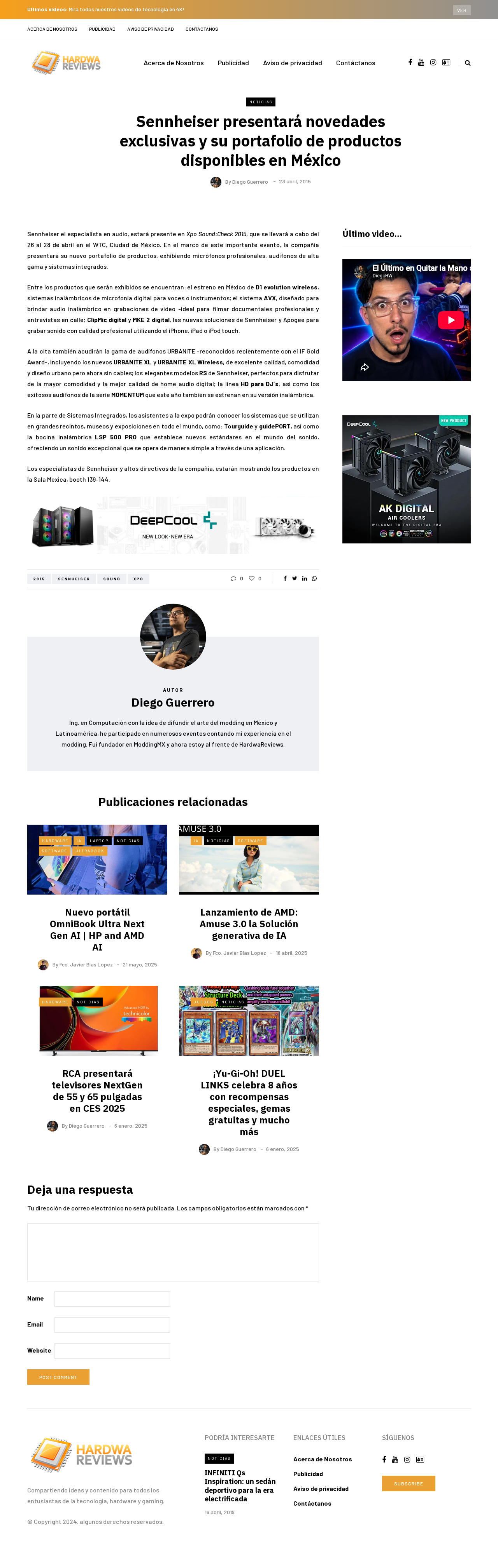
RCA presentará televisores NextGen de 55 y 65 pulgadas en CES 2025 (97, 1090)
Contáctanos (202, 28)
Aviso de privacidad (150, 28)
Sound (112, 578)
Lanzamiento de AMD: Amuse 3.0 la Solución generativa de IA (249, 924)
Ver (462, 10)
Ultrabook (89, 850)
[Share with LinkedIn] (304, 578)
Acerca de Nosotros (52, 28)
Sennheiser (74, 578)
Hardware (55, 840)
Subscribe (408, 1483)
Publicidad (102, 28)
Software (54, 850)
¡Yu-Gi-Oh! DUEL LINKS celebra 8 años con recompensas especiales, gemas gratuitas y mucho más (249, 1102)
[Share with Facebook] (285, 578)
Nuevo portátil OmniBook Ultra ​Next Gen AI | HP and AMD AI (97, 929)
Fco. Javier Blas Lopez (86, 964)
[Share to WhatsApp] (314, 578)
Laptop (99, 840)
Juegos (203, 1001)
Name (35, 1298)
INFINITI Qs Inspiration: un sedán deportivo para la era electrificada (240, 1486)
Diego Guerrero (250, 181)
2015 (39, 578)
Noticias (260, 101)
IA (79, 840)
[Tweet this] (295, 578)
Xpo (138, 578)
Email (35, 1324)
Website (39, 1350)
